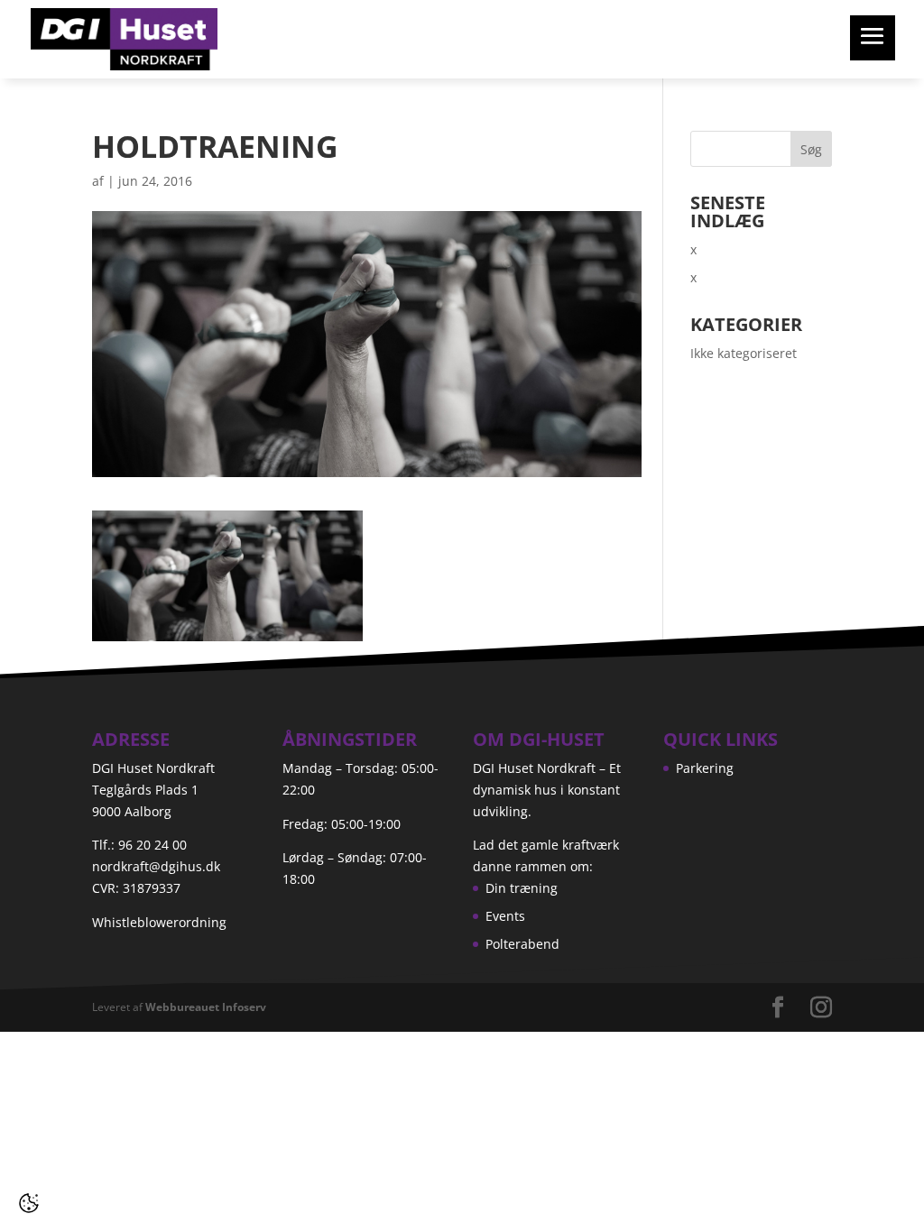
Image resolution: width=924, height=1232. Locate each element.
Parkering (705, 768)
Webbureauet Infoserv (205, 1007)
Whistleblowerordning (159, 922)
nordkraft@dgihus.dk (156, 866)
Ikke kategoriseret (743, 353)
